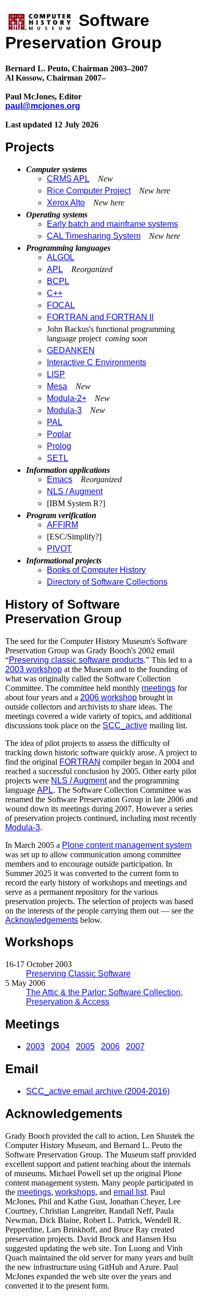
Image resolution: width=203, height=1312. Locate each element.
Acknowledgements (41, 920)
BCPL (58, 281)
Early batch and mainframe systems (112, 224)
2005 (85, 1046)
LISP (56, 374)
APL (55, 269)
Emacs (59, 479)
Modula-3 (64, 410)
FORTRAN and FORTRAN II (100, 317)
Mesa (57, 386)
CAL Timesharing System (94, 235)
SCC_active (125, 725)
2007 (135, 1046)
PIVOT (59, 548)
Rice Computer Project (89, 190)
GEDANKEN (71, 350)
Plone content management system (127, 845)
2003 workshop (33, 669)
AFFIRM (62, 524)
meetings (158, 688)
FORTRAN (79, 761)
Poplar (59, 434)
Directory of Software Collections (107, 581)
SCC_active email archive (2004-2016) (98, 1091)
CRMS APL (68, 178)
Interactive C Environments (96, 362)
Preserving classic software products (76, 659)
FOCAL (61, 305)
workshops (75, 1192)
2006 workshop (108, 697)
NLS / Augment (75, 491)
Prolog (59, 446)
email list (129, 1192)
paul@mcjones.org (42, 105)
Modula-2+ (66, 398)
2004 (60, 1046)
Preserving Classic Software (78, 973)
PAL (54, 422)
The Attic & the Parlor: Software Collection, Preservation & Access (104, 997)
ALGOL (60, 257)
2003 (35, 1046)
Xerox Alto (66, 202)
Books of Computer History (96, 569)
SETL (57, 458)
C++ (54, 293)
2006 (110, 1046)
